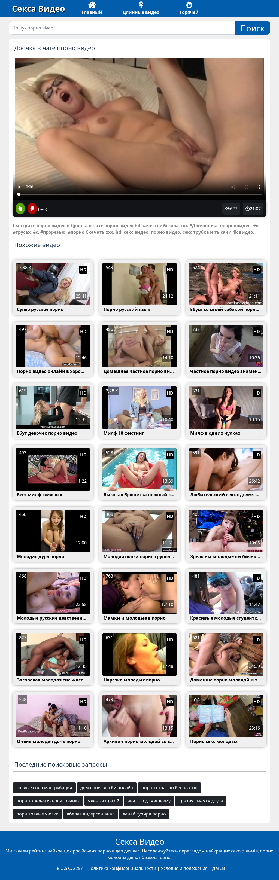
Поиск (252, 28)
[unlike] (31, 209)
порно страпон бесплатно (169, 788)
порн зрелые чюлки (37, 814)
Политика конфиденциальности (121, 868)
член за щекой (103, 801)
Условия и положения (184, 868)
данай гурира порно (144, 814)
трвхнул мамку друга (201, 801)
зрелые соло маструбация (44, 788)
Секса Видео (38, 8)
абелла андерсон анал (90, 814)
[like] (20, 209)
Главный (92, 12)
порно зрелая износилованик (48, 801)
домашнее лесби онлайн (106, 788)
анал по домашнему (149, 801)
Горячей (189, 12)
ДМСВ (218, 868)
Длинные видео (141, 12)
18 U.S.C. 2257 (68, 868)
